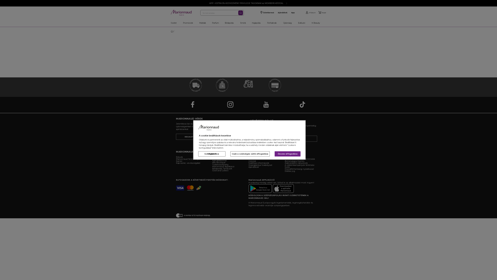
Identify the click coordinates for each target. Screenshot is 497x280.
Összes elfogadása (288, 154)
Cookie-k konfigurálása (212, 154)
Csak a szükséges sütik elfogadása (250, 154)
